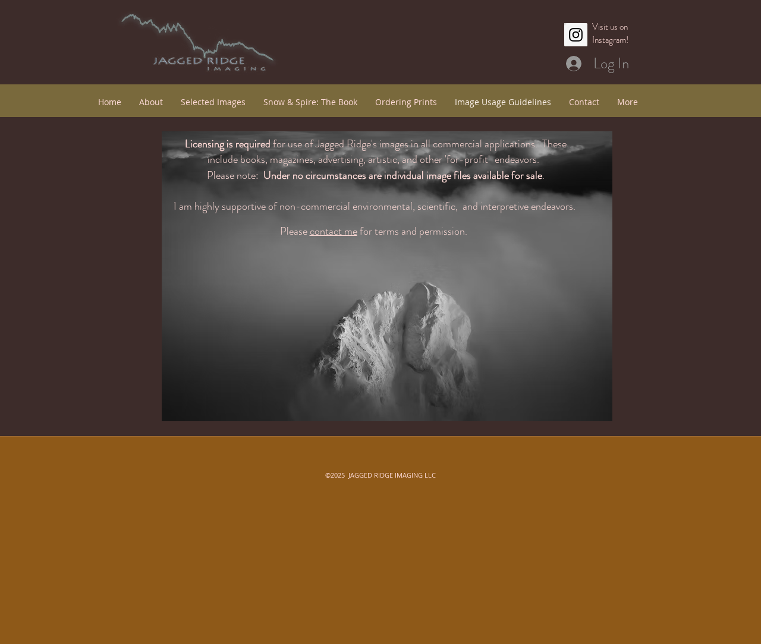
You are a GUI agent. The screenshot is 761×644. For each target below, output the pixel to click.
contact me (333, 231)
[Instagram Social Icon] (575, 34)
